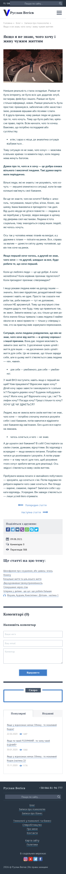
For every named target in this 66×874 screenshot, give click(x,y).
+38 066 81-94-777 (51, 788)
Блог (18, 23)
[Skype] (32, 529)
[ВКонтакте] (17, 529)
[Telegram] (13, 529)
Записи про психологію (36, 23)
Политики (32, 844)
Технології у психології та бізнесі (32, 820)
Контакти (32, 833)
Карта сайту (32, 840)
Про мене (32, 828)
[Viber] (22, 529)
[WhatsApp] (27, 529)
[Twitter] (36, 529)
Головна (7, 23)
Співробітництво (32, 824)
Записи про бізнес (32, 813)
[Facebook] (8, 529)
